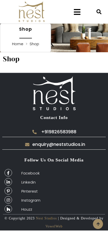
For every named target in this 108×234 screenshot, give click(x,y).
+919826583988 (58, 131)
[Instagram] (8, 200)
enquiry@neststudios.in (58, 144)
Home (18, 43)
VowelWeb (54, 226)
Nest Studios (46, 218)
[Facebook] (8, 173)
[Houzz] (8, 209)
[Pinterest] (8, 191)
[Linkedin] (8, 182)
